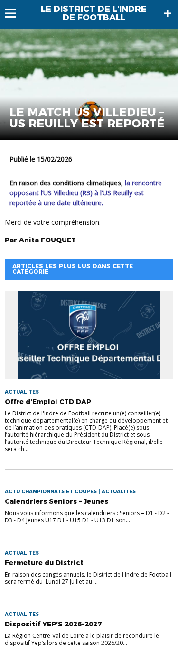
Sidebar (167, 13)
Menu (15, 13)
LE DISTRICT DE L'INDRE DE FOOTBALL (94, 13)
